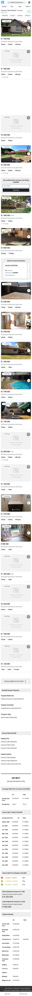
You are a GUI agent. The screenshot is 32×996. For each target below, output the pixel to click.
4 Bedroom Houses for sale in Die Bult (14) (12, 699)
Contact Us (16, 988)
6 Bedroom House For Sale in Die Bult (16, 138)
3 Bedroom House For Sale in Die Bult (16, 41)
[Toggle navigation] (29, 2)
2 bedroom (20, 15)
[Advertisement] (16, 97)
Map (29, 11)
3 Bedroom (27, 15)
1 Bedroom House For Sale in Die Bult (16, 667)
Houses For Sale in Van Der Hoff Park (11, 764)
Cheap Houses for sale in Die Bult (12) (11, 708)
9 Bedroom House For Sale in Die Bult (16, 424)
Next (29, 270)
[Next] (28, 27)
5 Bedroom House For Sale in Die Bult (16, 72)
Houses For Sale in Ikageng (8, 757)
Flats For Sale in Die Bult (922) (9, 717)
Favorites (24, 994)
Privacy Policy (7, 990)
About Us (10, 988)
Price (12, 6)
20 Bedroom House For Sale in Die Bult (16, 250)
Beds (20, 6)
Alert (8, 994)
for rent (4, 12)
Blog (6, 988)
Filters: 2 (28, 6)
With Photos (5, 15)
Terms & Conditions (25, 988)
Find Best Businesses (26, 990)
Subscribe (16, 190)
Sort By (4, 6)
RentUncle (2, 2)
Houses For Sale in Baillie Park (9, 760)
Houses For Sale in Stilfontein (9, 748)
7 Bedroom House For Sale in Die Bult (16, 304)
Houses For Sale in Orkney (8, 745)
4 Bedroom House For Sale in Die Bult (16, 219)
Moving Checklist (15, 990)
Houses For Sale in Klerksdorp (9, 741)
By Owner (12, 15)
